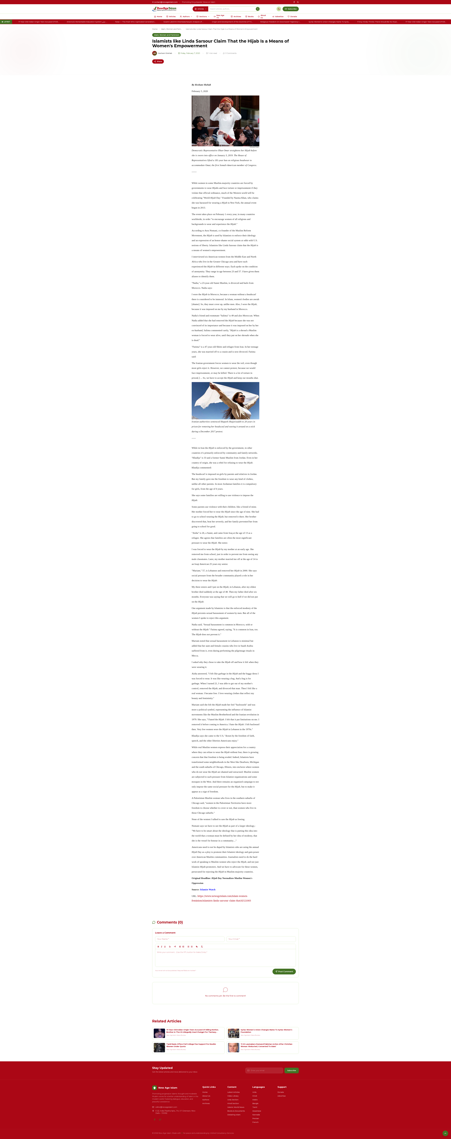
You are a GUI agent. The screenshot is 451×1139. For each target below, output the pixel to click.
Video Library (233, 1096)
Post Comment (285, 971)
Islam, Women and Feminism (171, 29)
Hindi (254, 1096)
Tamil (254, 1107)
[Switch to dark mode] (278, 9)
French (255, 1122)
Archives (206, 1103)
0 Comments (230, 53)
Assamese (256, 1111)
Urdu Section (232, 1100)
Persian (255, 1118)
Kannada (256, 1115)
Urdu (254, 1092)
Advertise (282, 1096)
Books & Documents (236, 1111)
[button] (170, 946)
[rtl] (175, 946)
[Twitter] (160, 1119)
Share (159, 61)
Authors (205, 1100)
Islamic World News (235, 1107)
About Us (206, 1096)
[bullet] (191, 946)
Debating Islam (233, 1115)
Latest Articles (233, 1092)
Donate (281, 1092)
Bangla (255, 1103)
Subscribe (291, 1070)
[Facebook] (154, 1119)
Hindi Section (233, 1103)
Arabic (255, 1100)
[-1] (180, 946)
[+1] (183, 946)
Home (154, 29)
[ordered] (188, 946)
